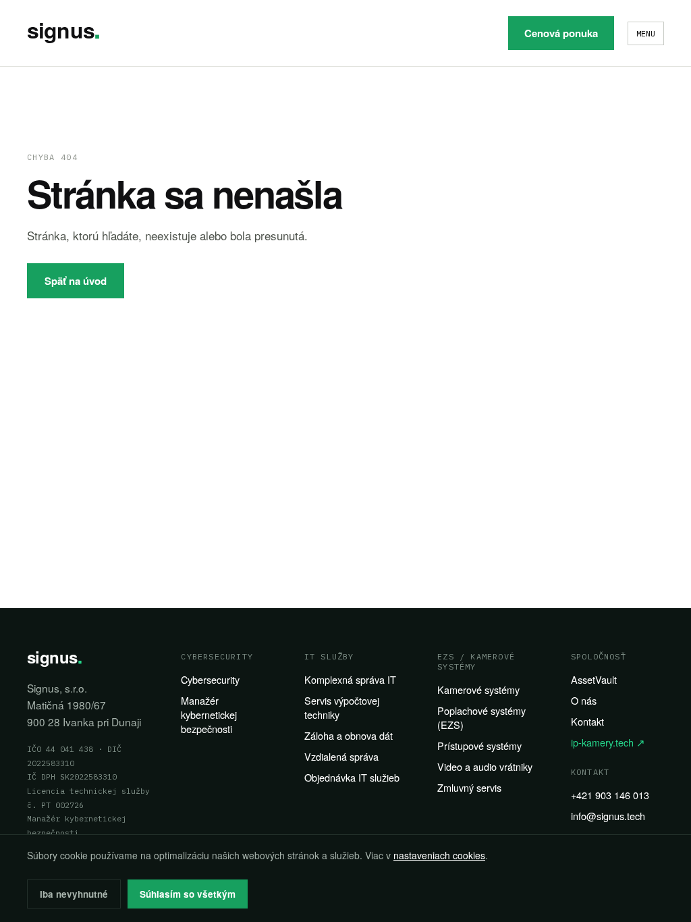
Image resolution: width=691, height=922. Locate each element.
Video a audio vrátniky (484, 766)
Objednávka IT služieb (351, 777)
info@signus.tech (608, 816)
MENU (645, 33)
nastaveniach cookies (439, 855)
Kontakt (587, 721)
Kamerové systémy (478, 689)
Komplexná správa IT (350, 679)
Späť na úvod (76, 280)
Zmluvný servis (469, 787)
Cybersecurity (210, 679)
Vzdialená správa (341, 756)
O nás (584, 700)
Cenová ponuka (561, 33)
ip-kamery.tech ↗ (608, 742)
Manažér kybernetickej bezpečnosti (209, 714)
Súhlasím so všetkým (188, 894)
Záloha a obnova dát (348, 735)
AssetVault (594, 679)
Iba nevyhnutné (74, 894)
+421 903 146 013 (610, 795)
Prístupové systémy (479, 745)
